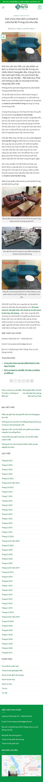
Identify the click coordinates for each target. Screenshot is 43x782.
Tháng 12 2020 (8, 536)
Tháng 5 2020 (7, 554)
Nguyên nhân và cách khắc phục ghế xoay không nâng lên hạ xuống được (20, 430)
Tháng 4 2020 (7, 559)
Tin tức (26, 15)
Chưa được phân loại (10, 666)
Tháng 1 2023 (7, 474)
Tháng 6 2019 (7, 590)
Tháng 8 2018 (7, 630)
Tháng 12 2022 (8, 478)
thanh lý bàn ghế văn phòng (13, 675)
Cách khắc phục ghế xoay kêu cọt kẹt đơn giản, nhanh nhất (20, 438)
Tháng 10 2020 (8, 545)
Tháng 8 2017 (7, 652)
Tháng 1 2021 (7, 532)
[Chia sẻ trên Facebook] (15, 381)
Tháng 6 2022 (7, 501)
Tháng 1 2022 (7, 518)
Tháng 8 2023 (7, 460)
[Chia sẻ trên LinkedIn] (32, 381)
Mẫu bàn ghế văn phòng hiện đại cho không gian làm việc (21, 415)
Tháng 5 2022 (7, 505)
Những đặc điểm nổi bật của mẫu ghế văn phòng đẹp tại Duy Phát (31, 393)
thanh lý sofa (19, 15)
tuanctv (32, 28)
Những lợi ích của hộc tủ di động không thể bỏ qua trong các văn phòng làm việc (21, 423)
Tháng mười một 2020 (10, 541)
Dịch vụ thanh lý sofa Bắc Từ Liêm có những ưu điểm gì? (11, 393)
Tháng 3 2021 (7, 527)
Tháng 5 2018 (7, 643)
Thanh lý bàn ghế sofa (10, 743)
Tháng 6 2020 (7, 550)
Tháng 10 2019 (8, 572)
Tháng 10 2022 (8, 487)
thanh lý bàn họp (8, 679)
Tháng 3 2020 (7, 563)
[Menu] (3, 7)
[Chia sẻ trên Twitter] (19, 381)
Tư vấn (4, 693)
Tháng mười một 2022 (10, 483)
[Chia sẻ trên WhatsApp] (11, 381)
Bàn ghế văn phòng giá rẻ (12, 735)
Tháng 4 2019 (7, 599)
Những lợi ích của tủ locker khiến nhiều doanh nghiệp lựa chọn (20, 445)
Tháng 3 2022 (7, 514)
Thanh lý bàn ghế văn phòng (13, 739)
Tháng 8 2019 (7, 581)
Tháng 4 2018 (7, 648)
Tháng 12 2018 (8, 612)
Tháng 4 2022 (7, 510)
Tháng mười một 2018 (10, 617)
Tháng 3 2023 (7, 465)
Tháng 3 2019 (7, 603)
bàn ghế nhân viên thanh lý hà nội (22, 310)
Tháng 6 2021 (7, 523)
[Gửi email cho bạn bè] (23, 381)
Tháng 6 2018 (7, 639)
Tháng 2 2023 (7, 469)
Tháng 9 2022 (7, 492)
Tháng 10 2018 (8, 621)
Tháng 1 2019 (7, 608)
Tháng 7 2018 (7, 634)
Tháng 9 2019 (7, 577)
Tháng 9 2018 (7, 626)
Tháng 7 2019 (7, 585)
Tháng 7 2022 (7, 496)
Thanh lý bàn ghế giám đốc (12, 670)
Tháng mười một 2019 (10, 568)
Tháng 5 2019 (7, 594)
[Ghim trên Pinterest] (28, 381)
